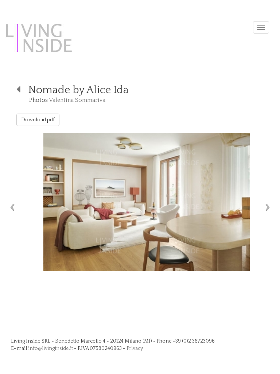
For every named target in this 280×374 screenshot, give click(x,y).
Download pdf (38, 120)
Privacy (135, 348)
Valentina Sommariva (77, 100)
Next (269, 207)
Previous (10, 207)
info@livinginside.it (50, 348)
